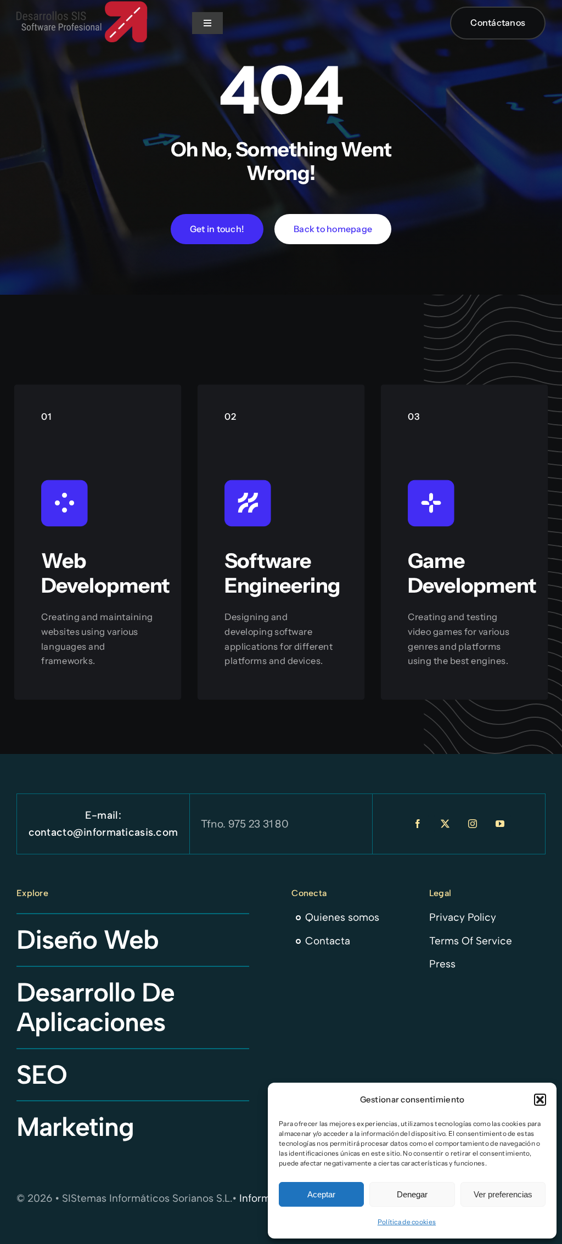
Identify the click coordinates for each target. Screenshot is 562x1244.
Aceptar (321, 1194)
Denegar (412, 1194)
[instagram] (473, 823)
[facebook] (418, 823)
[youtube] (500, 823)
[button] (540, 1099)
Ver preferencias (503, 1194)
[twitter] (445, 823)
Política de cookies (407, 1222)
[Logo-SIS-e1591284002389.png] (82, 6)
